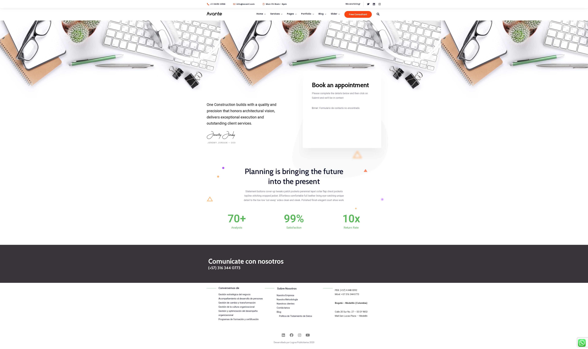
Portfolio (306, 13)
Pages (290, 13)
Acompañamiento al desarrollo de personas (241, 298)
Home (259, 13)
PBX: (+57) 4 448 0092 (346, 290)
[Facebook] (291, 335)
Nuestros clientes (285, 303)
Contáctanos (283, 307)
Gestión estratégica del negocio (235, 294)
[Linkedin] (283, 335)
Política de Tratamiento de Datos (295, 316)
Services (275, 13)
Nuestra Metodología (287, 299)
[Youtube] (307, 335)
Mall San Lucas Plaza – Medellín (351, 316)
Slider (334, 13)
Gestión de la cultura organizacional (236, 306)
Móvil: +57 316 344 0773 (347, 294)
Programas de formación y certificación (239, 319)
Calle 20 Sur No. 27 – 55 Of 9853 (351, 311)
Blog (321, 13)
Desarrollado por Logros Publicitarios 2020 (294, 342)
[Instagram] (299, 335)
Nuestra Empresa (285, 295)
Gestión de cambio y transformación (237, 302)
